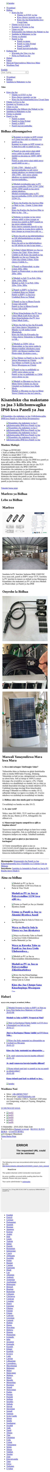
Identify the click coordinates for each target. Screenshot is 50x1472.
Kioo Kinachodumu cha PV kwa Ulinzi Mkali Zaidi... (25, 319)
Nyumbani (10, 8)
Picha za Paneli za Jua (21, 55)
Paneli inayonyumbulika (27, 48)
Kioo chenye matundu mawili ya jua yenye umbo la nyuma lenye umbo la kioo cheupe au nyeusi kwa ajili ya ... (27, 228)
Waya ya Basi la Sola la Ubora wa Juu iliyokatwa (26, 929)
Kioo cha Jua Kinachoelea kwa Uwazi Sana (30, 99)
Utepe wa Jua (17, 29)
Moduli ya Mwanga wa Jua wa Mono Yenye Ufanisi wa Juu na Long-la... (27, 392)
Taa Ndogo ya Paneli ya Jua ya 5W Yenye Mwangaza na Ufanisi (26, 364)
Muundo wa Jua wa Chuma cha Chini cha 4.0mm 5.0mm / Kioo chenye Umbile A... (25, 259)
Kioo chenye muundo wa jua (29, 17)
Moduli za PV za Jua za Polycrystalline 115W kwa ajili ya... (26, 896)
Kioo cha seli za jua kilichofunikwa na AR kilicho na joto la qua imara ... (27, 244)
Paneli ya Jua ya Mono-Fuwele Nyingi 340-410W (25, 307)
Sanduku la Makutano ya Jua (24, 34)
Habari (9, 58)
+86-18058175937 (20, 1094)
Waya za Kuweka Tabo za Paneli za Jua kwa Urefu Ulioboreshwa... (26, 948)
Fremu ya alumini (19, 36)
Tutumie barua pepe (9, 488)
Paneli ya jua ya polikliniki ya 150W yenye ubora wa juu (27, 375)
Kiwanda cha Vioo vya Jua (23, 53)
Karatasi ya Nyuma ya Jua (23, 27)
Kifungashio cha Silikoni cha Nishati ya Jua (30, 32)
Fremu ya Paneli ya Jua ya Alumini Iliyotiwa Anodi (26, 913)
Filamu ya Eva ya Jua (21, 24)
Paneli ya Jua (17, 39)
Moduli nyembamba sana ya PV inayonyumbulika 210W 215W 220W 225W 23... (28, 196)
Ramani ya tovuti (21, 1129)
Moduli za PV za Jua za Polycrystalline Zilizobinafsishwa (25, 967)
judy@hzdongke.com (26, 1096)
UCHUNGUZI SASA (10, 1108)
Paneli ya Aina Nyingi (26, 44)
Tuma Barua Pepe (8, 1136)
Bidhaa (9, 10)
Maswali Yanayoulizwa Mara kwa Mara (23, 63)
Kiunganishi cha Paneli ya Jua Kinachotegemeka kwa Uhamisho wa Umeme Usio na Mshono (24, 863)
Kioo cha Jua (17, 12)
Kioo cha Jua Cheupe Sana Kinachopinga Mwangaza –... (27, 987)
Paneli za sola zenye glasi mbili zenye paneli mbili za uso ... (27, 161)
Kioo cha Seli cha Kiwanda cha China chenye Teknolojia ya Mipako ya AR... (27, 336)
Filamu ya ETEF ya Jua (27, 15)
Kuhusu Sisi (11, 51)
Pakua (9, 60)
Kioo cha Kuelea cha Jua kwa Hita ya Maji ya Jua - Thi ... (28, 211)
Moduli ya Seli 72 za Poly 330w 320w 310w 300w (25, 284)
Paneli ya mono (23, 41)
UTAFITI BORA (16, 1131)
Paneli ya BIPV (23, 46)
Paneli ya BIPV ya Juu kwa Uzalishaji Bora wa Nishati (23, 295)
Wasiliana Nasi (12, 65)
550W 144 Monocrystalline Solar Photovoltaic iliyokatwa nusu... (26, 352)
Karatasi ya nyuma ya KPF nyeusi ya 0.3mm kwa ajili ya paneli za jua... (27, 145)
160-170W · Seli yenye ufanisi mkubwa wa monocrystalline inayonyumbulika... (24, 177)
